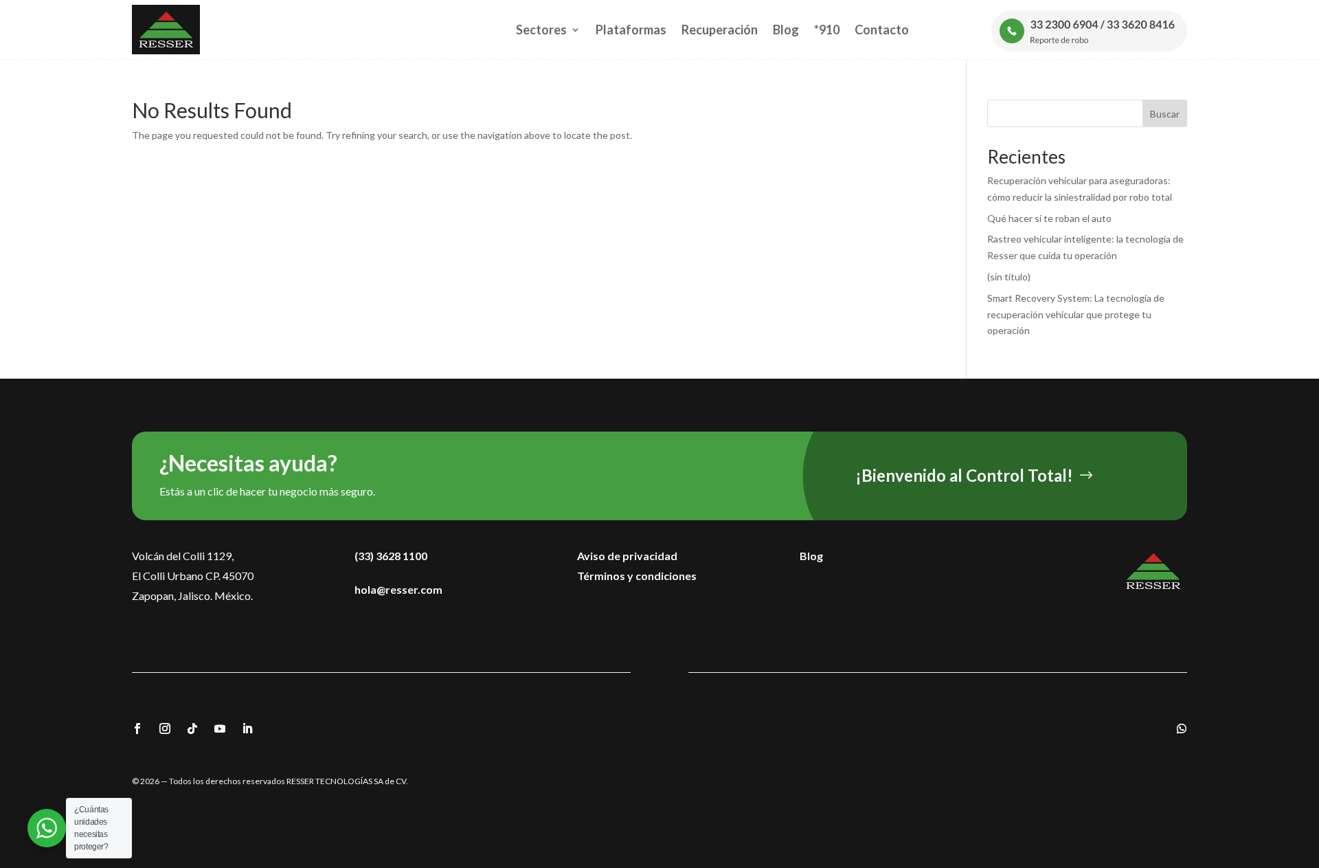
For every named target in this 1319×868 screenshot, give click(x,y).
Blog (786, 29)
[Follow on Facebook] (137, 728)
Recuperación (719, 29)
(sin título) (1008, 276)
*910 (826, 29)
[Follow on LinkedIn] (247, 728)
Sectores (541, 29)
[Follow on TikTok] (192, 728)
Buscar (1165, 114)
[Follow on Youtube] (220, 728)
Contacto (882, 29)
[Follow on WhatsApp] (1182, 728)
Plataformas (631, 29)
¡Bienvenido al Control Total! (964, 475)
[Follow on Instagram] (165, 728)
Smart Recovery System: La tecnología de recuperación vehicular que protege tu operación (1075, 314)
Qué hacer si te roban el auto (1049, 218)
